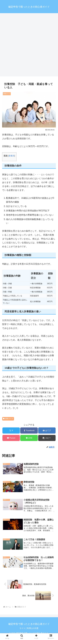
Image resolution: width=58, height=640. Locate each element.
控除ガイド (9, 419)
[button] (47, 438)
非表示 (11, 156)
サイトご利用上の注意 (29, 628)
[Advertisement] (29, 45)
